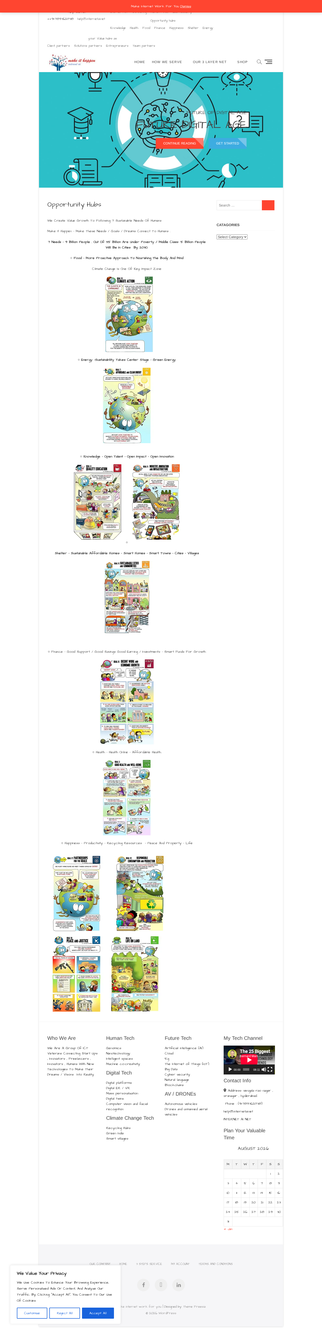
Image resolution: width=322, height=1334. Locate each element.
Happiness (176, 28)
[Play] (230, 1069)
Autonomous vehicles (181, 1103)
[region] (65, 1294)
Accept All (98, 1313)
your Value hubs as (102, 38)
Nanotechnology (118, 1053)
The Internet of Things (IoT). (187, 1063)
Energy (208, 28)
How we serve (167, 62)
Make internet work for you (139, 1306)
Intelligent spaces (119, 1058)
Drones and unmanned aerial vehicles (186, 1112)
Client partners (58, 45)
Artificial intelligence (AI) (184, 1048)
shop (242, 62)
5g (167, 1058)
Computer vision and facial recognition (127, 1106)
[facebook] (143, 1285)
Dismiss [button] (185, 6)
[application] (249, 1060)
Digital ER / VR (118, 1088)
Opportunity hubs (163, 20)
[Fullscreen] (269, 1069)
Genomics (113, 1048)
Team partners (144, 45)
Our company (100, 1264)
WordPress (167, 1313)
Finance (159, 28)
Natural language (177, 1079)
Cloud (169, 1053)
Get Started (227, 143)
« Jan (228, 1229)
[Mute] (263, 1069)
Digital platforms (119, 1082)
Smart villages (117, 1138)
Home (139, 62)
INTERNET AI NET (237, 1119)
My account (180, 1264)
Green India (115, 1133)
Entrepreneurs (117, 45)
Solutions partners (88, 45)
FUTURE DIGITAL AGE (191, 125)
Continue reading (179, 143)
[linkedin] (178, 1285)
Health (134, 28)
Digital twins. (115, 1098)
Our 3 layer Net (210, 62)
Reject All (65, 1313)
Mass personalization (122, 1093)
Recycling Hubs (118, 1128)
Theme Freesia (194, 1306)
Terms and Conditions (216, 1264)
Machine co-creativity (123, 1063)
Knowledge (118, 28)
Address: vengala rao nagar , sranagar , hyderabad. (248, 1093)
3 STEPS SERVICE (149, 1264)
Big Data (171, 1069)
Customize (32, 1313)
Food (146, 28)
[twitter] (161, 1285)
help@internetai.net (91, 19)
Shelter (193, 28)
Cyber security (177, 1074)
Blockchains (174, 1085)
